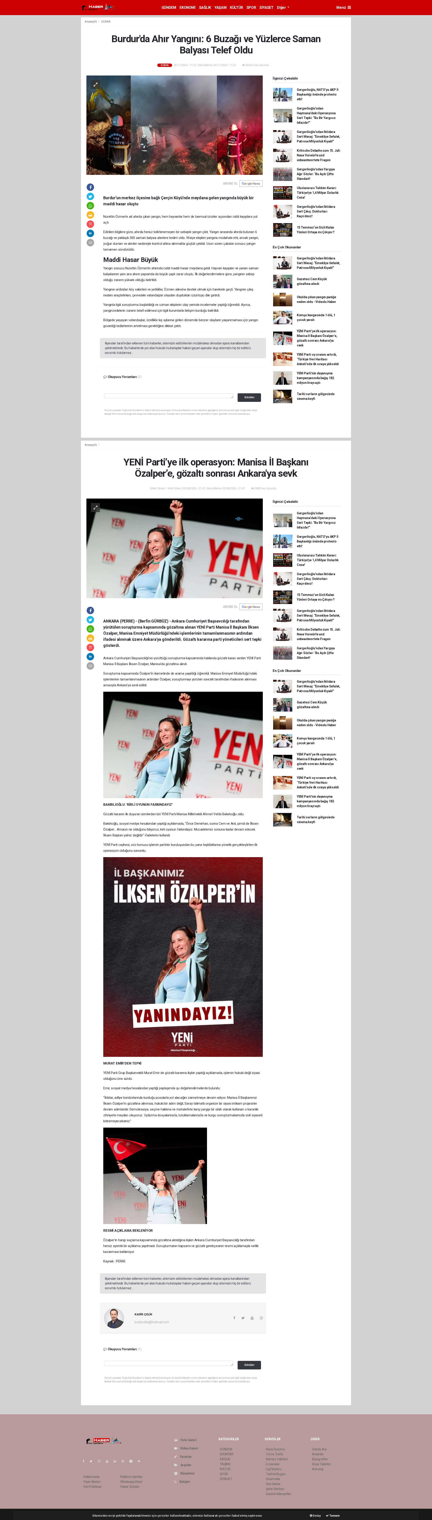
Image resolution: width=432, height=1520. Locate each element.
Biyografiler (320, 1459)
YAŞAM (220, 7)
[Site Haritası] (132, 1461)
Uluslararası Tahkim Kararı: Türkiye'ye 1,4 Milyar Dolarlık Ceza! (318, 192)
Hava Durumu (275, 1449)
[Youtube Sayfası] (109, 1461)
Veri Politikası (92, 1486)
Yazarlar (185, 1456)
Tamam (334, 1515)
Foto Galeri (188, 1440)
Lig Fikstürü (273, 1469)
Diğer (282, 7)
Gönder (249, 397)
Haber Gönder (130, 1486)
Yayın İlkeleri (91, 1481)
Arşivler (185, 1465)
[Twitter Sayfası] (93, 1461)
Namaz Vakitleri (277, 1459)
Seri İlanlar (273, 1484)
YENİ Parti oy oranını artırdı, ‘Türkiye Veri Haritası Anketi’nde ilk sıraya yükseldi (318, 359)
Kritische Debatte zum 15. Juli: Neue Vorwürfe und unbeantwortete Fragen (319, 155)
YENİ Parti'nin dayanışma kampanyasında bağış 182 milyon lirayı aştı (315, 378)
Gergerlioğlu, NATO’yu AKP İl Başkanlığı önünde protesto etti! (317, 94)
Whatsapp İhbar (131, 1481)
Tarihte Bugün (276, 1474)
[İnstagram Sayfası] (101, 1461)
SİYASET (266, 7)
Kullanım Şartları (131, 1477)
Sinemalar (273, 1479)
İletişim (184, 1481)
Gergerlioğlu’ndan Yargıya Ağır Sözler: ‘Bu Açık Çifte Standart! (316, 174)
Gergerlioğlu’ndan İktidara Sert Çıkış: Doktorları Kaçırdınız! (316, 211)
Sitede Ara (319, 1449)
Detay (316, 1515)
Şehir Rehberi (275, 1489)
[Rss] (125, 1461)
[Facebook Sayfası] (85, 1461)
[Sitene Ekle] (141, 1461)
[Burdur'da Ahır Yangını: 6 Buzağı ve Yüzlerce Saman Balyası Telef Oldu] (174, 125)
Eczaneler (273, 1464)
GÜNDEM (169, 7)
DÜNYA (105, 21)
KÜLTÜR (236, 7)
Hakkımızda (91, 1477)
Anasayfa (91, 21)
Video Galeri (189, 1448)
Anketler (318, 1454)
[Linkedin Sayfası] (117, 1461)
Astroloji (317, 1469)
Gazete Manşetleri (278, 1494)
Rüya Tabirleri (321, 1464)
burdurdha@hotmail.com (152, 1322)
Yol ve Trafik (274, 1454)
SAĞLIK (205, 7)
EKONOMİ (187, 7)
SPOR (251, 7)
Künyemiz (187, 1473)
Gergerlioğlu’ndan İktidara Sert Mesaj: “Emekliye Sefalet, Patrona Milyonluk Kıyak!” (318, 136)
